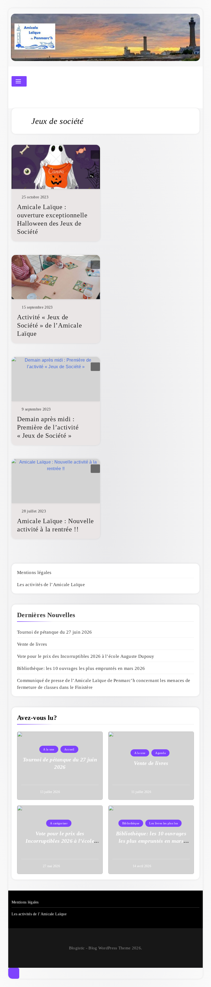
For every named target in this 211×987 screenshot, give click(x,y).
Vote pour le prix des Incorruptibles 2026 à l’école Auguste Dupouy (85, 656)
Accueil (69, 749)
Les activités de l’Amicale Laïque (51, 584)
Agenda (160, 753)
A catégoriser (59, 823)
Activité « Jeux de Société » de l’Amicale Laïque (49, 325)
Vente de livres (32, 644)
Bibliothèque (131, 823)
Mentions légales (34, 572)
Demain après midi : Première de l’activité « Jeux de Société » (48, 427)
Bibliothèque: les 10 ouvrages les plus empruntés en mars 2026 (81, 668)
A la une (48, 749)
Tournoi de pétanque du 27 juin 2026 (54, 632)
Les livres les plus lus (163, 823)
